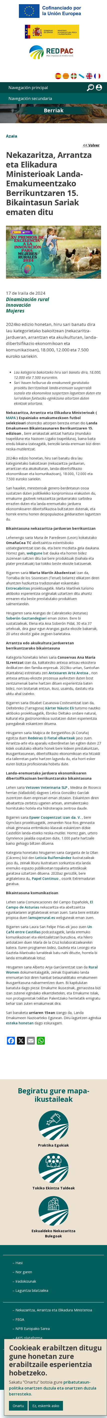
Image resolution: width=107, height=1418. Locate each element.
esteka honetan (20, 1023)
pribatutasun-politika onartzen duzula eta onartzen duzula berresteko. (52, 1388)
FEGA (19, 1319)
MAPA (11, 417)
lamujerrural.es (41, 917)
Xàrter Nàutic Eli (59, 708)
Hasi (19, 1262)
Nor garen (23, 1272)
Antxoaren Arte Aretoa (68, 673)
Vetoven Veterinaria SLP (46, 787)
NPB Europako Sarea (32, 1328)
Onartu (18, 1405)
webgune (34, 553)
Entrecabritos (18, 588)
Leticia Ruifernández (53, 857)
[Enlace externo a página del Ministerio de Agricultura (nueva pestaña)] (53, 33)
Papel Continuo (45, 878)
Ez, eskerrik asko (45, 1405)
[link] (11, 1040)
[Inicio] (53, 54)
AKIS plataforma (28, 1338)
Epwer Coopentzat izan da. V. (55, 817)
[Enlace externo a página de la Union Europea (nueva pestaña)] (53, 12)
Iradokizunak (25, 1281)
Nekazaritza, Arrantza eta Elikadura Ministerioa (53, 1310)
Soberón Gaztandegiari (26, 618)
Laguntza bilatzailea (31, 1290)
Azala (11, 136)
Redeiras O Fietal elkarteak (51, 738)
